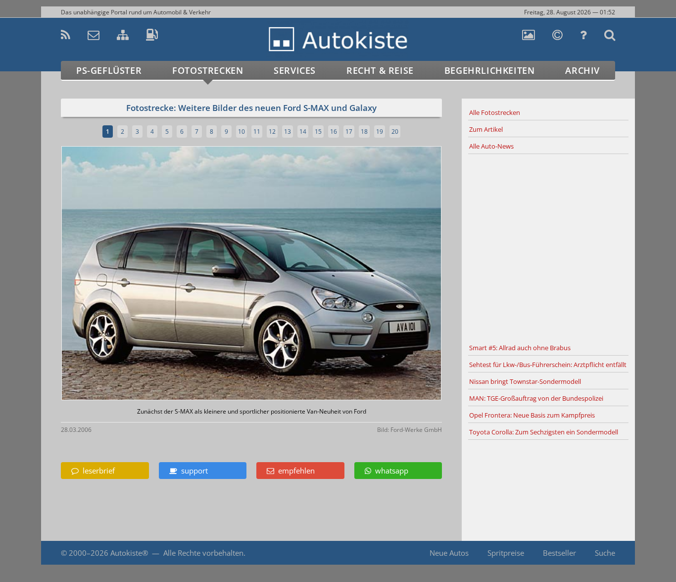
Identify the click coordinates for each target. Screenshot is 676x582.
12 (272, 131)
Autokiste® (129, 553)
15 (318, 131)
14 (302, 131)
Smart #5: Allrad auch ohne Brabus (520, 347)
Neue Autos (449, 553)
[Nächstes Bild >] (314, 274)
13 (287, 131)
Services (295, 70)
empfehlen (294, 471)
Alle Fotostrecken (494, 112)
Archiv (582, 70)
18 (364, 131)
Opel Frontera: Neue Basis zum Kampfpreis (532, 415)
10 (241, 131)
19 (379, 131)
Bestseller (559, 553)
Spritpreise (505, 553)
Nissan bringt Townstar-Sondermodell (525, 381)
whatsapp (389, 471)
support (192, 471)
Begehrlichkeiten (489, 70)
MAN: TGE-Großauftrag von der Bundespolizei (536, 398)
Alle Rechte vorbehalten (203, 553)
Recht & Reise (380, 70)
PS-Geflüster (109, 70)
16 (333, 131)
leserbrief (97, 471)
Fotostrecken (207, 70)
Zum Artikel (486, 129)
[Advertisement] (548, 247)
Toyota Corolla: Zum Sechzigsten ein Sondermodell (543, 431)
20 (394, 131)
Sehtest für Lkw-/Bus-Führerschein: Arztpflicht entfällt (548, 364)
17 (348, 131)
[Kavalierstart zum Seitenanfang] (614, 553)
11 (256, 131)
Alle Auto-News (491, 146)
